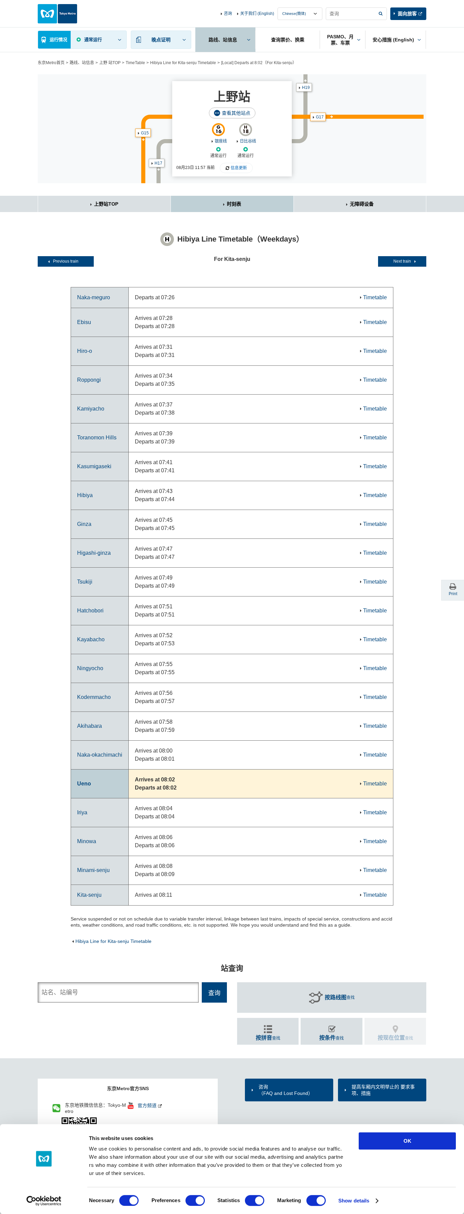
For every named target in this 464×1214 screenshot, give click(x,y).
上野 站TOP (110, 62)
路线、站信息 (82, 62)
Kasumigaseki (94, 466)
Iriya (82, 812)
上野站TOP (106, 204)
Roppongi (89, 380)
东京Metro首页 (51, 62)
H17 (158, 163)
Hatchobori (90, 610)
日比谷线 (248, 141)
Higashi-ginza (94, 553)
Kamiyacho (90, 409)
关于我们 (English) (257, 13)
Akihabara (89, 726)
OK (407, 1141)
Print (453, 593)
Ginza (84, 524)
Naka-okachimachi (99, 755)
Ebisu (84, 322)
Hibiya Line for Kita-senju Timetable (183, 62)
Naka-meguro (93, 297)
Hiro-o (84, 351)
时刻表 (234, 204)
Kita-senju (89, 895)
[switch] (195, 1200)
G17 (320, 117)
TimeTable (135, 62)
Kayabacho (91, 639)
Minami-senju (93, 870)
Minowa (86, 841)
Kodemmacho (94, 697)
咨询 (228, 13)
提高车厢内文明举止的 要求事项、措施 (383, 1090)
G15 (145, 133)
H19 (306, 87)
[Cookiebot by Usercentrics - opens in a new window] (44, 1201)
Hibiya (85, 495)
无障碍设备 (362, 204)
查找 (340, 997)
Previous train (65, 261)
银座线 (221, 141)
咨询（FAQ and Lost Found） (285, 1090)
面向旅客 (407, 13)
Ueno (84, 783)
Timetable (375, 297)
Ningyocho (90, 668)
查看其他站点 (236, 113)
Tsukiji (84, 582)
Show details (353, 1200)
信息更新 (239, 168)
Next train (402, 261)
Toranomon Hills (97, 437)
